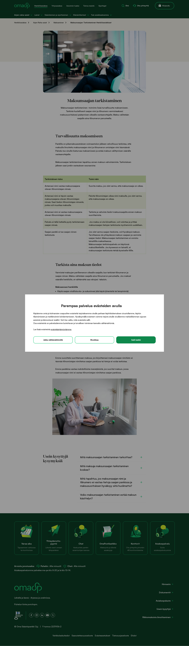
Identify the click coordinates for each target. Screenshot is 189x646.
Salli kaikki (136, 340)
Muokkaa (94, 340)
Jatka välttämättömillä (53, 340)
